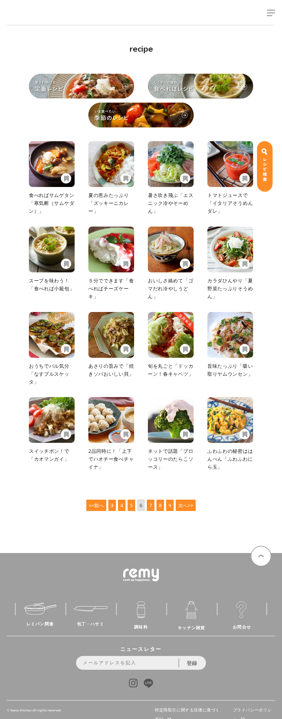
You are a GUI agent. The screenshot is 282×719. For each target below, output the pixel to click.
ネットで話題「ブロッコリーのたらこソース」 (170, 459)
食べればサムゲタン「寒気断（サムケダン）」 (51, 203)
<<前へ (96, 505)
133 (65, 178)
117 (243, 178)
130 (184, 434)
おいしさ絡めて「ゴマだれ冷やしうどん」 (170, 288)
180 (124, 349)
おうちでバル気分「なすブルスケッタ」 (49, 374)
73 (243, 349)
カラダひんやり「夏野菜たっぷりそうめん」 (230, 288)
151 (184, 349)
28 (124, 434)
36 (243, 264)
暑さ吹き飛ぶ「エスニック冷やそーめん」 (170, 203)
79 (184, 264)
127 (65, 349)
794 (65, 434)
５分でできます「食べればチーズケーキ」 (111, 288)
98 (184, 178)
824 (65, 264)
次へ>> (185, 505)
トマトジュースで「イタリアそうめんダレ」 (230, 203)
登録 (192, 662)
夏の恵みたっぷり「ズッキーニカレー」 (108, 203)
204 (124, 264)
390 (243, 434)
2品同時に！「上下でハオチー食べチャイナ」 (111, 459)
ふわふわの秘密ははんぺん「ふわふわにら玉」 (230, 459)
